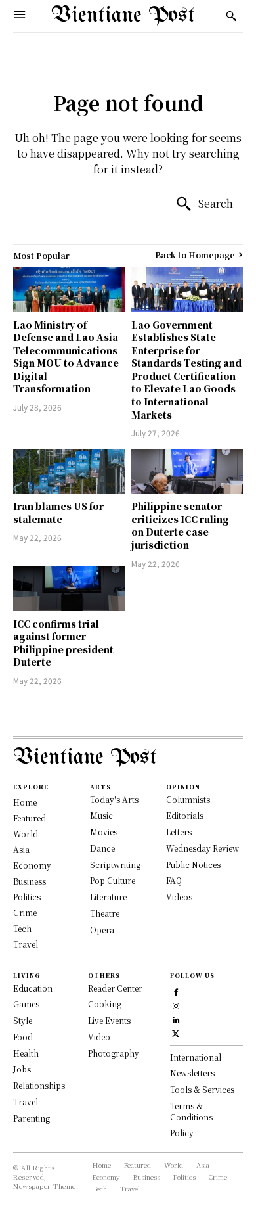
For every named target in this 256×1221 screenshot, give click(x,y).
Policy (182, 1132)
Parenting (31, 1118)
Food (23, 1036)
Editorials (184, 815)
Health (26, 1053)
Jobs (22, 1068)
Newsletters (192, 1072)
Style (22, 1020)
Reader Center (115, 988)
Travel (25, 1101)
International (195, 1057)
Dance (102, 848)
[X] (175, 1032)
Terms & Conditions (191, 1111)
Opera (102, 929)
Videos (179, 896)
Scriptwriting (115, 864)
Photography (113, 1053)
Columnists (188, 799)
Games (26, 1003)
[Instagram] (175, 1004)
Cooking (104, 1003)
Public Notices (193, 864)
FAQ (174, 880)
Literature (108, 896)
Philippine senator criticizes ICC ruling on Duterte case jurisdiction (180, 525)
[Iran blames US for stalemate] (69, 471)
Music (101, 815)
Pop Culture (112, 880)
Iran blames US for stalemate (58, 512)
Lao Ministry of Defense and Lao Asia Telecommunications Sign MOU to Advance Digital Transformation (66, 357)
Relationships (39, 1085)
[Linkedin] (175, 1018)
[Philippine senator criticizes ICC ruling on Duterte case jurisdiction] (187, 471)
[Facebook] (175, 990)
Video (99, 1036)
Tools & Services (202, 1089)
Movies (103, 831)
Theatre (104, 913)
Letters (179, 831)
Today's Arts (114, 799)
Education (33, 988)
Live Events (109, 1020)
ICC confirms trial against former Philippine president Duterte (63, 643)
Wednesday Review (202, 848)
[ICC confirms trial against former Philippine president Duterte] (69, 588)
